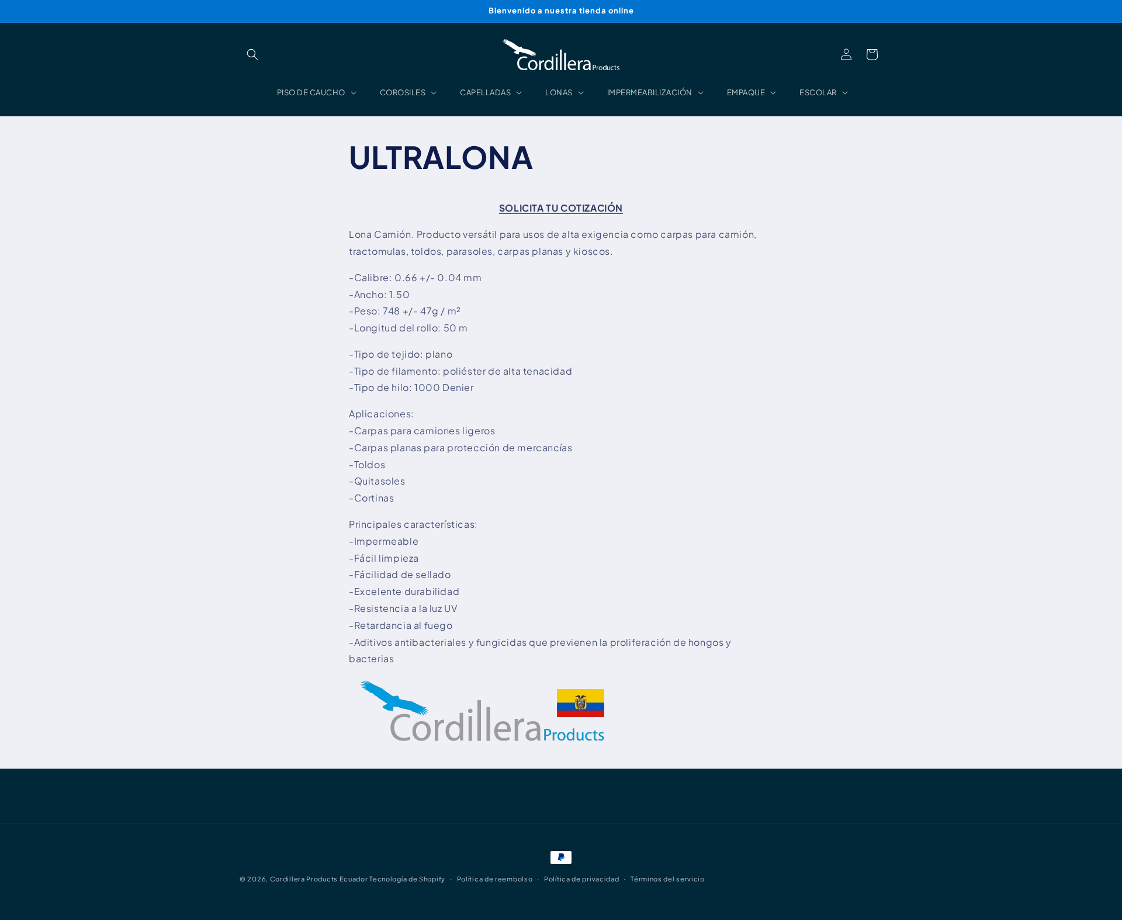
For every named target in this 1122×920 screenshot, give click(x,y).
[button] (252, 54)
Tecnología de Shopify (407, 879)
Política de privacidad (581, 879)
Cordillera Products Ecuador (319, 879)
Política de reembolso (495, 879)
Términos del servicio (668, 879)
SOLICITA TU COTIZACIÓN (561, 208)
